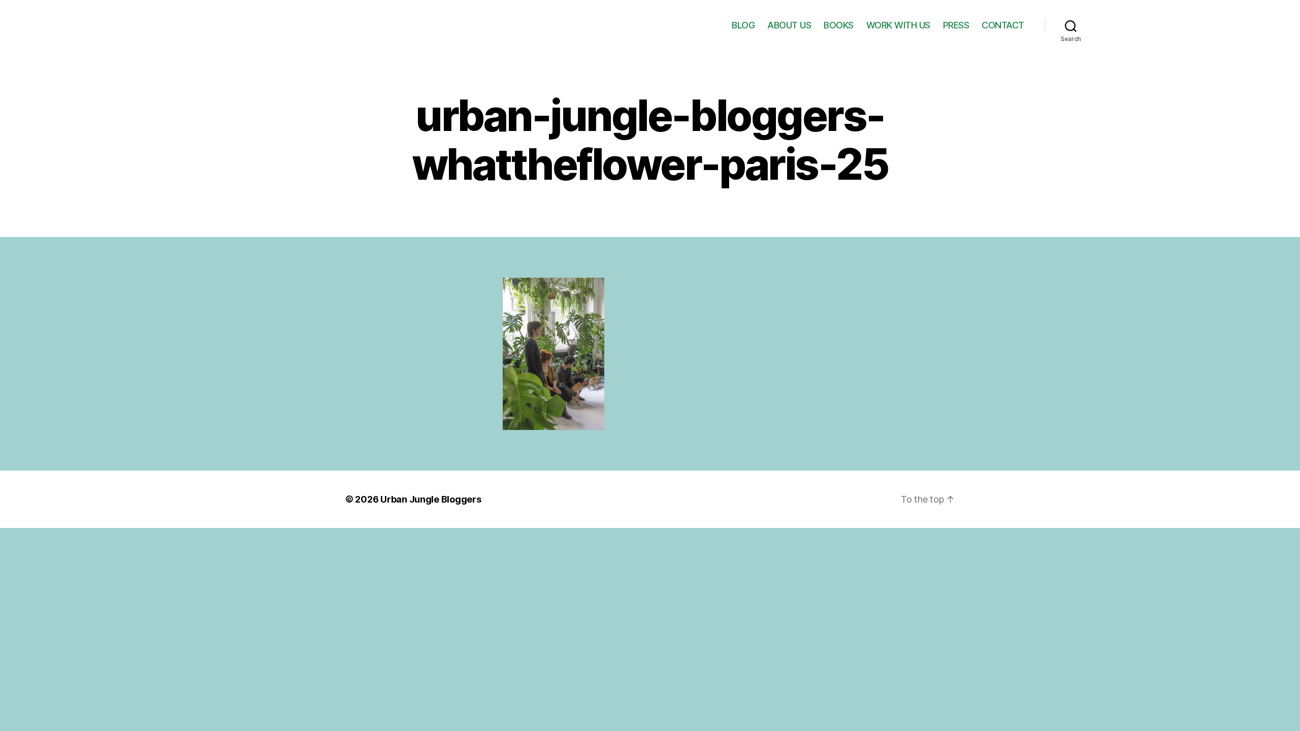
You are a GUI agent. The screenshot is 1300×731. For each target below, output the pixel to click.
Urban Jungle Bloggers (430, 499)
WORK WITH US (898, 25)
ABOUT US (789, 25)
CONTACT (1003, 25)
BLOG (743, 25)
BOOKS (839, 25)
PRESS (956, 25)
